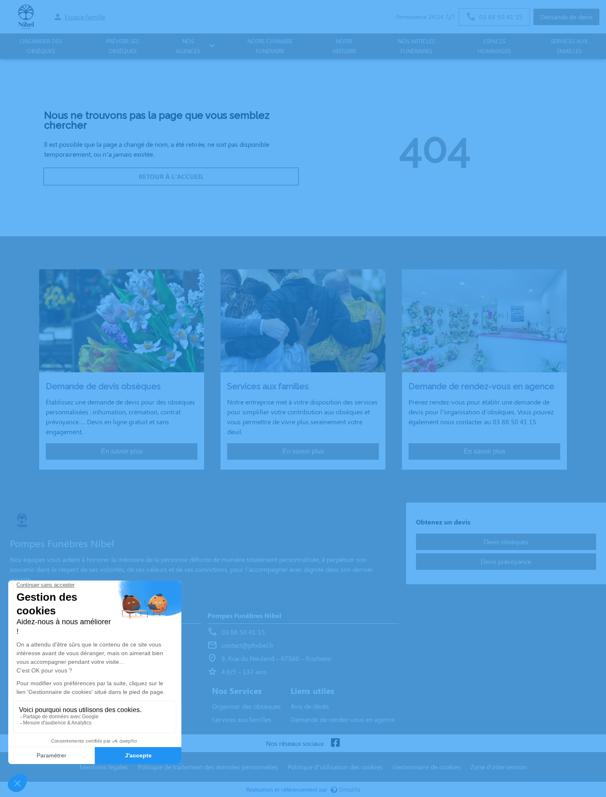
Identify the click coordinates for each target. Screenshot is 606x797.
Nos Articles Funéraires (416, 46)
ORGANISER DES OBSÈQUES (41, 46)
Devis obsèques (506, 541)
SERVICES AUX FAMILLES (569, 46)
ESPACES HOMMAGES (494, 46)
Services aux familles (241, 719)
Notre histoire (344, 46)
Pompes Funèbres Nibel (244, 615)
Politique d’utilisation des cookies (335, 766)
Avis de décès (310, 706)
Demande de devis (566, 16)
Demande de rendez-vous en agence (343, 719)
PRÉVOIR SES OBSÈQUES (122, 46)
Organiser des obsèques (246, 706)
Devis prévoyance (506, 561)
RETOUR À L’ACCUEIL (171, 176)
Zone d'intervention (498, 766)
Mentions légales (104, 766)
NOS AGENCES (188, 46)
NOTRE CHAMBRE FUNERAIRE (270, 46)
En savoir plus (122, 451)
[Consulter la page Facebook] (335, 743)
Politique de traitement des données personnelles (208, 766)
